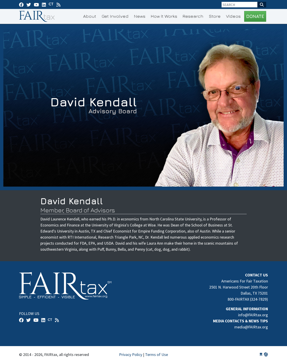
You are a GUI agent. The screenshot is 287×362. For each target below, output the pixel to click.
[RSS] (59, 4)
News (139, 16)
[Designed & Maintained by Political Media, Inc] (261, 354)
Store (215, 16)
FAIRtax (37, 16)
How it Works (164, 16)
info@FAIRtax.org (253, 314)
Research (193, 16)
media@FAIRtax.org (251, 327)
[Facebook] (21, 4)
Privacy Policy (130, 354)
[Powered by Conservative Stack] (266, 354)
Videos (233, 16)
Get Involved (115, 16)
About (89, 16)
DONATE (255, 16)
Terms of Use (156, 354)
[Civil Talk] (51, 4)
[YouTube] (36, 4)
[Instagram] (44, 4)
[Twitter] (28, 4)
